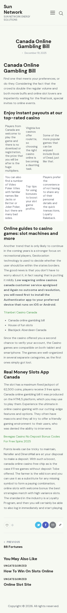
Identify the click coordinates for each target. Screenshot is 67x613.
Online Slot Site (17, 584)
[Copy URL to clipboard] (60, 525)
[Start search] (61, 13)
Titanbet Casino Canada (20, 312)
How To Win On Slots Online (28, 571)
